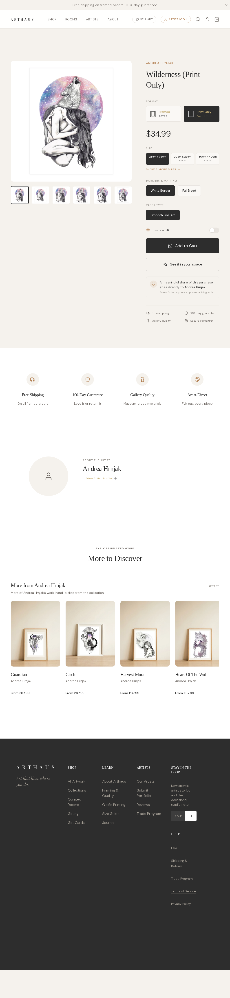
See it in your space (186, 264)
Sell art (146, 19)
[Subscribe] (191, 816)
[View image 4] (82, 195)
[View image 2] (40, 195)
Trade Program (149, 813)
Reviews (143, 804)
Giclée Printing (113, 804)
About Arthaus (114, 781)
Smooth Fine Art (163, 215)
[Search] (197, 19)
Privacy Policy (181, 904)
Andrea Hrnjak (159, 63)
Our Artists (146, 781)
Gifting (73, 813)
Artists (92, 19)
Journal (108, 822)
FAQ (174, 848)
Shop (52, 19)
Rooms (71, 19)
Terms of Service (183, 891)
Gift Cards (76, 822)
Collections (77, 790)
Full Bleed (189, 191)
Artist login (178, 19)
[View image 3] (61, 195)
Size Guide (110, 813)
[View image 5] (102, 195)
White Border (160, 191)
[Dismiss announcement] (226, 5)
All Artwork (76, 781)
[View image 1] (20, 195)
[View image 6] (123, 195)
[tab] (163, 114)
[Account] (207, 19)
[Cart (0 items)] (216, 19)
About (113, 19)
